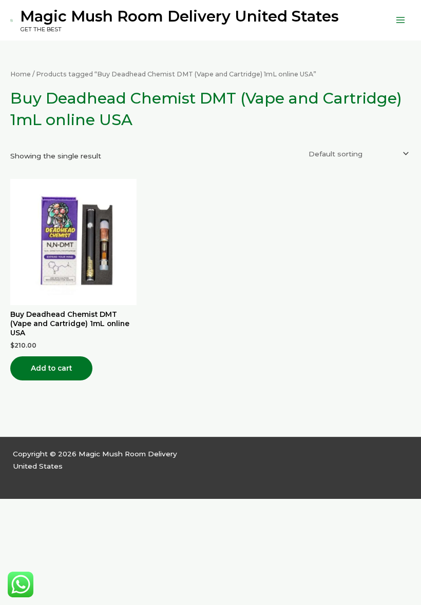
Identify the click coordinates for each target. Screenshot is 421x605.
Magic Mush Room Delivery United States (179, 16)
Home (20, 74)
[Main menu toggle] (401, 20)
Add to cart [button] (51, 368)
